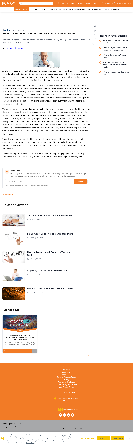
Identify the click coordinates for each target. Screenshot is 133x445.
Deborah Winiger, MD (15, 48)
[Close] (129, 438)
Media (72, 3)
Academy (81, 3)
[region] (66, 438)
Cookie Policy (30, 443)
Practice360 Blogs (9, 194)
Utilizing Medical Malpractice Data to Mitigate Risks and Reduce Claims (98, 9)
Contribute (66, 372)
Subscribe (79, 181)
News (70, 429)
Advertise (66, 369)
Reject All (103, 438)
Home (52, 429)
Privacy (66, 379)
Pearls (88, 3)
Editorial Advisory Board (66, 377)
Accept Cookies (118, 438)
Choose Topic (20, 9)
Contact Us (66, 374)
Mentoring (64, 9)
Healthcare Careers (45, 9)
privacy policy (44, 186)
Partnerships (73, 9)
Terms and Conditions (66, 382)
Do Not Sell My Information (66, 384)
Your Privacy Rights (66, 387)
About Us (66, 367)
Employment (56, 9)
